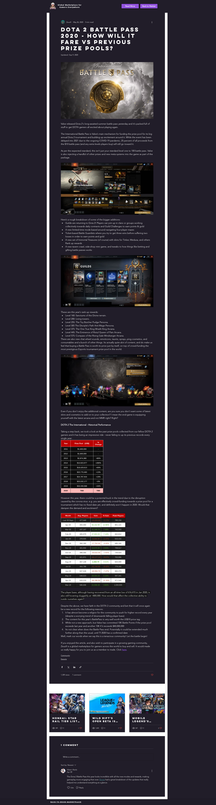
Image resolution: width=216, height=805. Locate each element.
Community (65, 655)
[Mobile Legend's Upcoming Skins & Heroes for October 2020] (147, 704)
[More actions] (151, 22)
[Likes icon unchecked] (68, 787)
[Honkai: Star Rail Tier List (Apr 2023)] (67, 704)
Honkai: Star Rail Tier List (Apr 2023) (65, 720)
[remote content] (107, 466)
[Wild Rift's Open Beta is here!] (107, 704)
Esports (64, 659)
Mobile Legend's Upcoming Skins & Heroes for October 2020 (146, 720)
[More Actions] (151, 770)
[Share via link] (80, 667)
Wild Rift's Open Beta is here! (104, 720)
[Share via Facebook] (62, 667)
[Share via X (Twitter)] (68, 667)
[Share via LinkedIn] (74, 667)
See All (162, 689)
